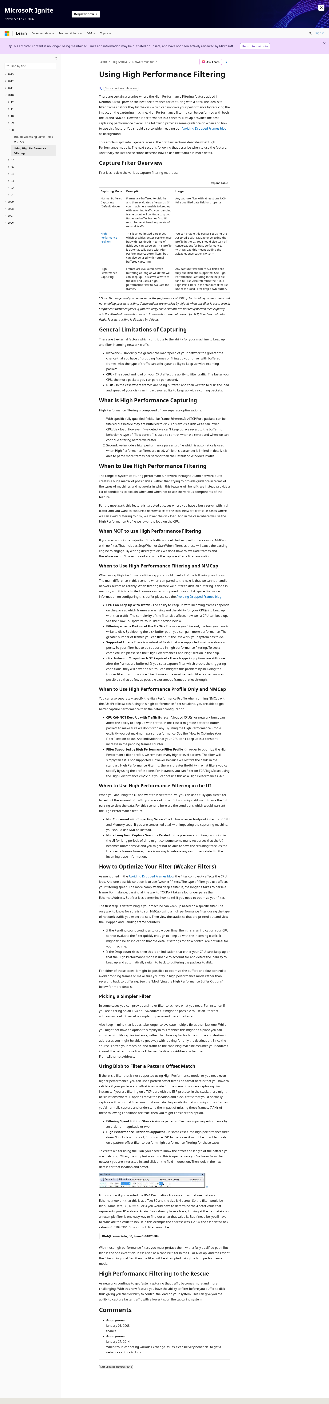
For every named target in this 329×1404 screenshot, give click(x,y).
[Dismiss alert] (321, 8)
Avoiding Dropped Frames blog (204, 128)
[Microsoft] (7, 33)
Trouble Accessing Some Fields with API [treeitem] (33, 139)
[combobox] (30, 66)
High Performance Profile (109, 237)
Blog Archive (120, 62)
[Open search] (310, 33)
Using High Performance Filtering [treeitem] (30, 151)
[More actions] (226, 62)
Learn (103, 62)
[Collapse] (56, 59)
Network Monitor (143, 62)
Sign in (319, 33)
